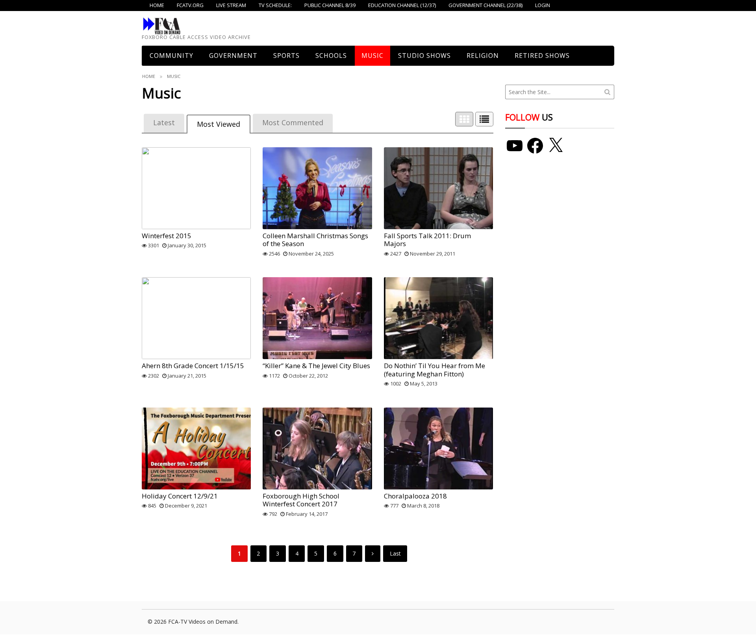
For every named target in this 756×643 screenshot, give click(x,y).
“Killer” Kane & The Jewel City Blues (316, 365)
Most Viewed (218, 124)
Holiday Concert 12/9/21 (180, 495)
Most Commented (292, 122)
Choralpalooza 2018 (415, 495)
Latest (164, 122)
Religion (483, 55)
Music (372, 55)
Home (148, 76)
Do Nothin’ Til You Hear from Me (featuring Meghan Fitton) (434, 369)
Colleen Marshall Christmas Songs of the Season (315, 239)
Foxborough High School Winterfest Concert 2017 (301, 499)
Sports (286, 55)
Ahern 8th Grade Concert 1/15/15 (193, 365)
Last (395, 553)
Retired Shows (542, 55)
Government (233, 55)
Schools (331, 55)
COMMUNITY (171, 55)
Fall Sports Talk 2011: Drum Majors (427, 239)
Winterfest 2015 (166, 235)
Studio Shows (424, 55)
